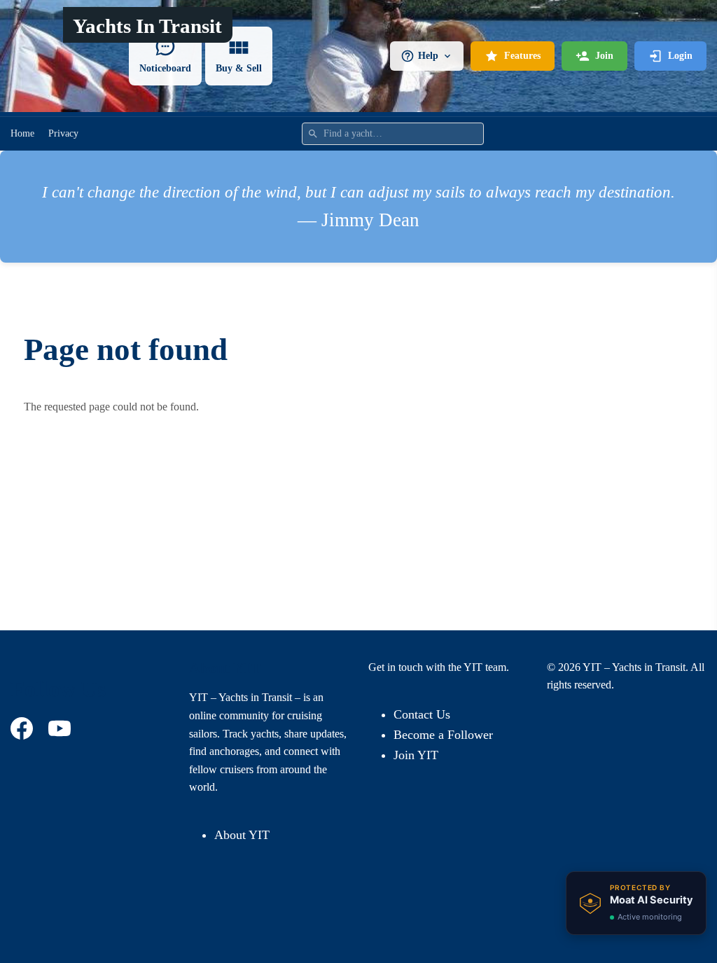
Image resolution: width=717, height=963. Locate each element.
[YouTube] (61, 728)
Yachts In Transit (147, 26)
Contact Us (422, 714)
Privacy (63, 133)
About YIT (242, 835)
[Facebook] (24, 728)
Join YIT (416, 755)
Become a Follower (443, 735)
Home (22, 133)
